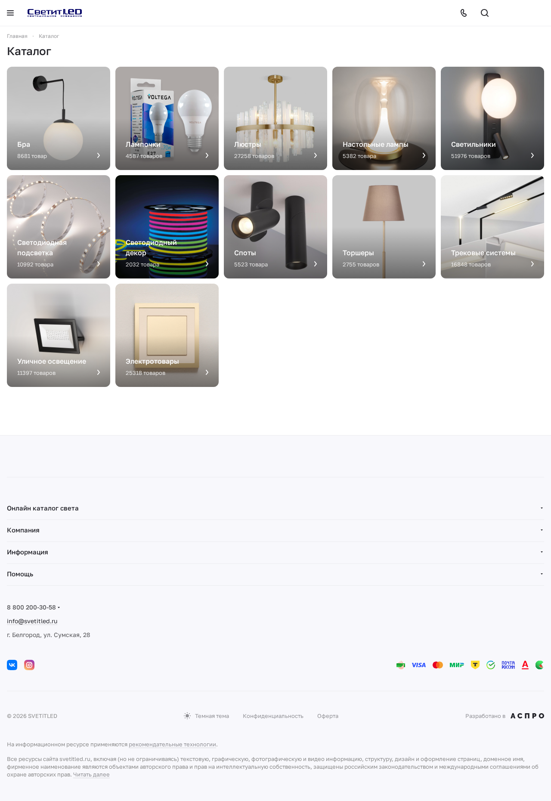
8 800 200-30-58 (31, 607)
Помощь (20, 574)
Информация (27, 552)
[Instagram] (29, 665)
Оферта (327, 715)
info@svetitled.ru (32, 621)
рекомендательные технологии (172, 744)
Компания (23, 530)
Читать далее (91, 774)
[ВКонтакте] (12, 665)
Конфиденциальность (273, 715)
